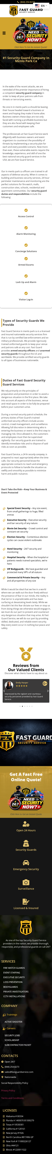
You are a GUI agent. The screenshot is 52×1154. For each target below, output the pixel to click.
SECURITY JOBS (12, 1035)
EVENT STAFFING (11, 972)
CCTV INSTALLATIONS (14, 996)
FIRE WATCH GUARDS (14, 967)
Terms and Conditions (12, 1098)
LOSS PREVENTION (12, 982)
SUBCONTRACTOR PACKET (18, 1045)
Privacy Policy (8, 1090)
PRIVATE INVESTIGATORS (16, 991)
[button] (4, 33)
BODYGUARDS (10, 986)
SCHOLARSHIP (12, 1040)
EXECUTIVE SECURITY (14, 977)
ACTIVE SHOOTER (13, 1021)
